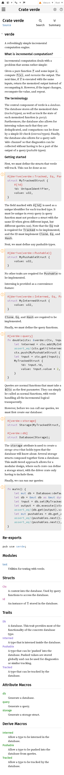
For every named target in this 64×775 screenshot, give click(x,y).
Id (4, 599)
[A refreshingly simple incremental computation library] (10, 2)
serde (20, 546)
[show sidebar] (3, 9)
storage (7, 710)
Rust (57, 2)
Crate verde (29, 9)
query (6, 702)
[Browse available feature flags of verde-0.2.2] (24, 2)
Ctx (4, 586)
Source (7, 25)
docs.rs (46, 2)
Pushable (8, 646)
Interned (8, 638)
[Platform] (18, 2)
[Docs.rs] (3, 2)
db (4, 693)
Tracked (7, 667)
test (5, 564)
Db (4, 621)
